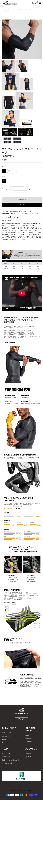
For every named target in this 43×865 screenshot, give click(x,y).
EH (9, 736)
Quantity (4, 189)
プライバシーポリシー (9, 763)
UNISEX (4, 740)
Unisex (9, 9)
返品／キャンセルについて (10, 760)
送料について (6, 757)
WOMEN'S (4, 736)
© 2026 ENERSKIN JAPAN (16, 790)
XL (19, 170)
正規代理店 (28, 742)
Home (4, 9)
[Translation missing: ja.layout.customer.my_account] (33, 3)
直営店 (27, 735)
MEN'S (3, 733)
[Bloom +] (21, 776)
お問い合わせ (21, 719)
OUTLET (4, 743)
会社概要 (28, 757)
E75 (10, 733)
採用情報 (28, 754)
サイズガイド (6, 754)
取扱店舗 (28, 739)
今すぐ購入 (21, 204)
